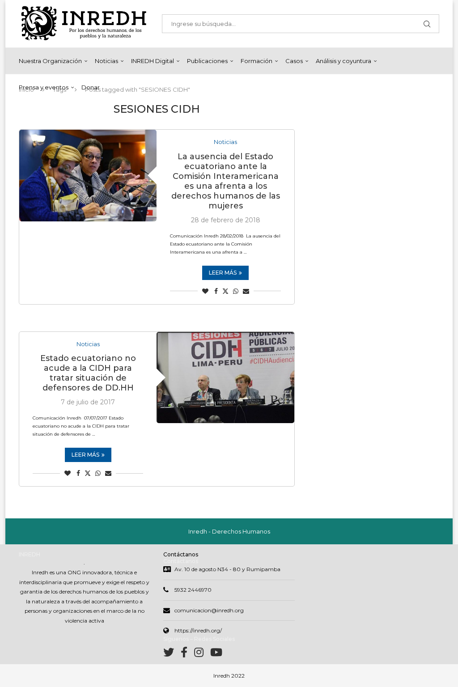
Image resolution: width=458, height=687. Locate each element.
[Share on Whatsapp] (235, 291)
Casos (294, 60)
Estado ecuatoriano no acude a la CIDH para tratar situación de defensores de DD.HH (88, 373)
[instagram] (202, 654)
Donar (90, 87)
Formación (256, 60)
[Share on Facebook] (216, 291)
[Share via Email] (246, 291)
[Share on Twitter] (225, 291)
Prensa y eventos (43, 87)
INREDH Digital (152, 60)
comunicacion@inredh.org (209, 610)
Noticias (106, 60)
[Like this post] (205, 291)
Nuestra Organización (50, 60)
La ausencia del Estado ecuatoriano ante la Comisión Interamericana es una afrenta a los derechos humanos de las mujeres (225, 181)
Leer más (223, 272)
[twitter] (172, 654)
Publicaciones (207, 60)
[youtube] (216, 654)
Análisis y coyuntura (343, 60)
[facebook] (187, 654)
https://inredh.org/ (198, 630)
